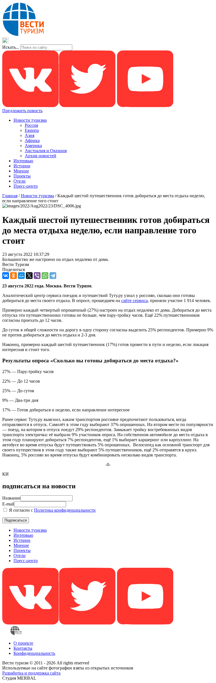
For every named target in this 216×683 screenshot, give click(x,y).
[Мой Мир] (21, 275)
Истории (22, 165)
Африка (32, 140)
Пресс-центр (26, 186)
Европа (32, 130)
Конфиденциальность (34, 653)
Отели (20, 181)
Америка (33, 145)
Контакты (23, 648)
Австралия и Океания (46, 150)
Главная (9, 195)
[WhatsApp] (45, 275)
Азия (29, 135)
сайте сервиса (134, 300)
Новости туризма (30, 120)
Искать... (10, 47)
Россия (31, 125)
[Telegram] (53, 275)
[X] (29, 275)
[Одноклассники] (13, 275)
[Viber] (37, 275)
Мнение (21, 170)
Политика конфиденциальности (65, 510)
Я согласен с (52, 510)
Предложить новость (22, 110)
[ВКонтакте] (5, 275)
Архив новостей (40, 155)
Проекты (22, 176)
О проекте (23, 643)
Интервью (23, 160)
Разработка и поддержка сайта (31, 673)
